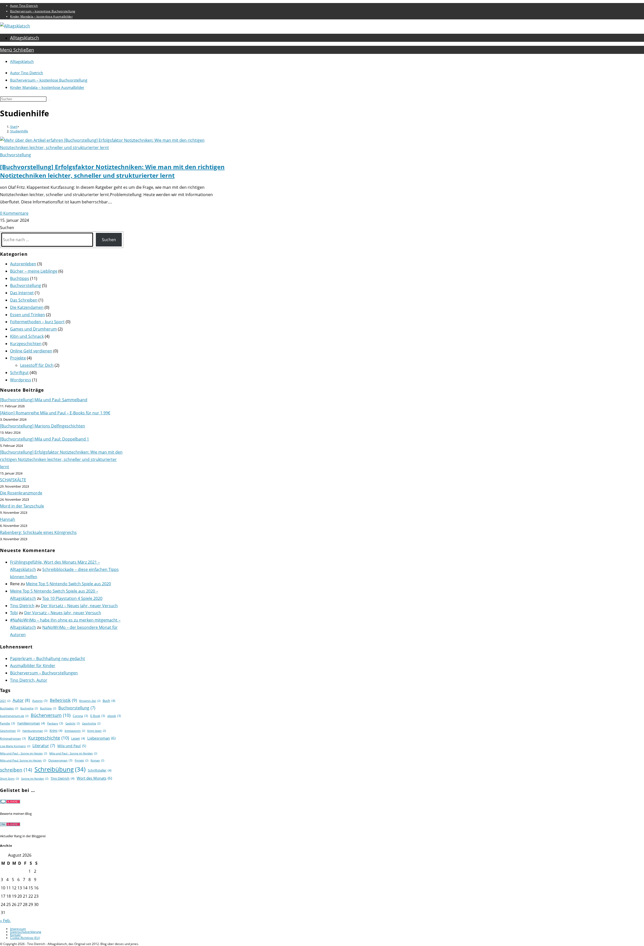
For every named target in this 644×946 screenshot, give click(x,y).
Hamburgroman (34, 731)
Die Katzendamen (27, 307)
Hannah (7, 519)
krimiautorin (75, 731)
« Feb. (5, 920)
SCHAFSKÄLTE (13, 480)
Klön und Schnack (27, 336)
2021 (5, 701)
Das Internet (22, 293)
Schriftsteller (99, 770)
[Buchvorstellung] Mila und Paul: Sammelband (43, 400)
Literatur (43, 745)
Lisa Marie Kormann (15, 746)
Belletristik (63, 700)
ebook (114, 716)
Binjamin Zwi (89, 701)
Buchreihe (29, 708)
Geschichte (91, 723)
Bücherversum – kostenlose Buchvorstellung (42, 11)
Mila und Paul (71, 745)
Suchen (7, 227)
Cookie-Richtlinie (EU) (25, 938)
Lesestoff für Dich (37, 365)
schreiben (16, 769)
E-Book (97, 716)
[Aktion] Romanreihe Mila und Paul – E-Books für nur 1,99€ (55, 413)
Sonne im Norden (34, 778)
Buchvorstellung (15, 155)
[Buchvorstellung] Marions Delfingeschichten (42, 426)
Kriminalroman (13, 738)
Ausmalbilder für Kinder (32, 665)
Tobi (14, 612)
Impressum (18, 929)
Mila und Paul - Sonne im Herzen (23, 753)
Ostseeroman (60, 760)
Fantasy (55, 723)
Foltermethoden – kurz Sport (37, 321)
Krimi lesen (96, 731)
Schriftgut (19, 372)
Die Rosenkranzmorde (21, 493)
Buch (109, 700)
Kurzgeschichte (48, 738)
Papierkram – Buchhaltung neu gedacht (47, 658)
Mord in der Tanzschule (22, 506)
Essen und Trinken (27, 314)
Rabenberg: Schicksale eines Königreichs (38, 532)
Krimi (56, 730)
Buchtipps (19, 278)
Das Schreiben (23, 300)
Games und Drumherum (33, 329)
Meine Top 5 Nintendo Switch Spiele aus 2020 (68, 584)
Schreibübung (60, 769)
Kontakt (15, 935)
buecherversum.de (14, 716)
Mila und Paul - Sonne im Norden (73, 753)
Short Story (9, 778)
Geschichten (10, 731)
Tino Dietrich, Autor (28, 680)
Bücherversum (50, 715)
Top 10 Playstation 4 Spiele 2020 (72, 598)
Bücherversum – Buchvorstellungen (44, 673)
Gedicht (72, 723)
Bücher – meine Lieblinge (33, 271)
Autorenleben (23, 264)
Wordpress (20, 380)
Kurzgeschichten (26, 343)
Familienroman (31, 723)
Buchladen (9, 708)
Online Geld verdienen (31, 351)
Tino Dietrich (22, 605)
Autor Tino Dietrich (24, 6)
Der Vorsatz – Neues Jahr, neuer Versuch (79, 605)
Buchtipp (48, 708)
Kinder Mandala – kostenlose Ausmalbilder (41, 16)
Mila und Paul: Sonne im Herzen (23, 760)
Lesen (78, 738)
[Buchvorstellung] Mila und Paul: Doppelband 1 (44, 439)
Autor (21, 700)
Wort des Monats (94, 778)
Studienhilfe (19, 131)
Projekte (18, 358)
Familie (7, 723)
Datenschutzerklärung (25, 932)
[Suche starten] (49, 100)
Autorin (40, 701)
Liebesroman (101, 738)
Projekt (81, 760)
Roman (97, 760)
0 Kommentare (14, 213)
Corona (80, 716)
